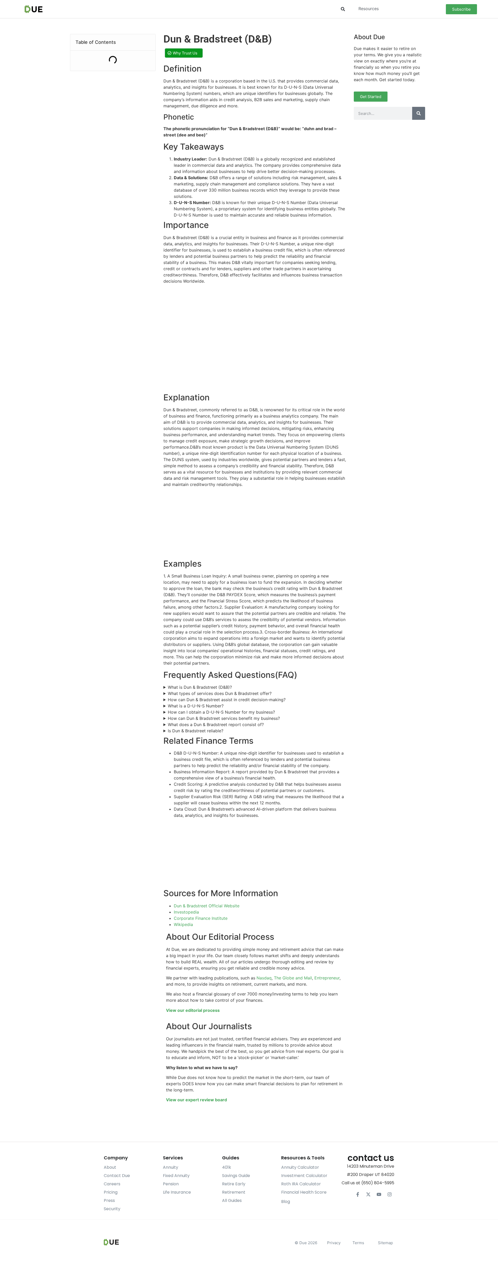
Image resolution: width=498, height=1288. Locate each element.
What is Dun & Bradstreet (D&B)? (200, 687)
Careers (112, 1184)
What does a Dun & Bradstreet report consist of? (216, 724)
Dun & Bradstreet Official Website (206, 905)
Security (112, 1209)
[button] (343, 9)
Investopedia (186, 912)
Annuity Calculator (300, 1167)
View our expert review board (196, 1099)
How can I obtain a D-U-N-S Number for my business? (221, 712)
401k (226, 1167)
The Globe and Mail (293, 977)
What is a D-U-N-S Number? (196, 705)
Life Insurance (177, 1192)
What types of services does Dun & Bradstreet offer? (220, 693)
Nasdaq (264, 977)
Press (109, 1200)
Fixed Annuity (176, 1176)
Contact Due (117, 1176)
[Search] (418, 113)
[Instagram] (389, 1194)
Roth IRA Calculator (301, 1184)
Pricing (110, 1192)
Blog (285, 1202)
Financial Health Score (304, 1192)
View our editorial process (193, 1010)
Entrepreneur (327, 977)
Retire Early (233, 1184)
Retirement (233, 1192)
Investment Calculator (304, 1176)
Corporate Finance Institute (200, 918)
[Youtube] (379, 1194)
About (110, 1167)
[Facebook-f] (357, 1194)
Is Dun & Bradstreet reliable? (195, 730)
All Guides (232, 1200)
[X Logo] (368, 1194)
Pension (171, 1184)
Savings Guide (236, 1176)
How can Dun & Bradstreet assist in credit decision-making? (227, 699)
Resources (368, 8)
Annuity (170, 1167)
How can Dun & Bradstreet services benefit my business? (224, 718)
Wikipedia (183, 924)
